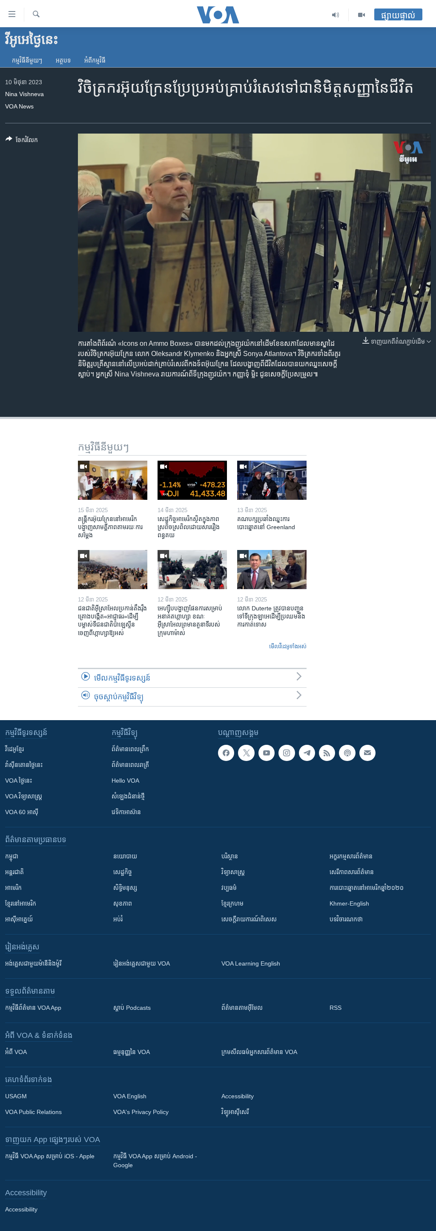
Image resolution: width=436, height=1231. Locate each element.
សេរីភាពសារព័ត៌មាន (352, 872)
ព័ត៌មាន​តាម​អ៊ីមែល (242, 1007)
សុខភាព (122, 903)
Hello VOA (125, 780)
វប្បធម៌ (229, 887)
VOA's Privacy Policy (141, 1111)
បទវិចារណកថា (346, 919)
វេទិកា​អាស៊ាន (126, 812)
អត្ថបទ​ (63, 60)
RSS (335, 1007)
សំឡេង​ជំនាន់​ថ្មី (128, 796)
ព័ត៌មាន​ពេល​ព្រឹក (130, 749)
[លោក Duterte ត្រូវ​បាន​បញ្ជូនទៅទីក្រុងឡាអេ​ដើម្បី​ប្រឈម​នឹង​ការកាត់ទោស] (272, 569)
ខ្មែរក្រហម (232, 903)
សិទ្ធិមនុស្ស (125, 887)
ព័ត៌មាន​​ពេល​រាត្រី (130, 764)
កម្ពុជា (11, 856)
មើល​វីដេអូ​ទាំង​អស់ (288, 646)
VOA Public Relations (33, 1111)
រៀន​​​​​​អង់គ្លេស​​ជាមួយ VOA (141, 963)
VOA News (19, 106)
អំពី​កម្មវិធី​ (95, 60)
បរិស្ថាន (229, 856)
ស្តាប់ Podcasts (132, 1007)
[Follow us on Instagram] (286, 753)
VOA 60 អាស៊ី (21, 812)
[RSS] (327, 753)
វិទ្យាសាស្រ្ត (233, 872)
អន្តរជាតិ (14, 872)
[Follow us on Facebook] (226, 753)
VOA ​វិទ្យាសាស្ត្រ (23, 796)
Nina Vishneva (24, 94)
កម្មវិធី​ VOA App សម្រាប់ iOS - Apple (50, 1156)
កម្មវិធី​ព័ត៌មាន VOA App (33, 1007)
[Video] (361, 15)
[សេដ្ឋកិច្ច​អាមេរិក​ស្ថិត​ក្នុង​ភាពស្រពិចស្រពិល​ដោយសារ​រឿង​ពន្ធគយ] (192, 480)
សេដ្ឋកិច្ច (122, 872)
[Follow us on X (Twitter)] (246, 753)
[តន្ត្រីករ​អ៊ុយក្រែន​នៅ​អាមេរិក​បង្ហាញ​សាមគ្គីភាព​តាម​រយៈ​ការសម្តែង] (112, 480)
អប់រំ (118, 919)
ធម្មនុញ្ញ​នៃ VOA (131, 1052)
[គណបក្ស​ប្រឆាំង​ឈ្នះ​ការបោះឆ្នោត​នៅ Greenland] (272, 480)
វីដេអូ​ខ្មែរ (14, 749)
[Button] (22, 141)
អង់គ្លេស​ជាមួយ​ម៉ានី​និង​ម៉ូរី (33, 963)
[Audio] (336, 15)
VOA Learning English (250, 963)
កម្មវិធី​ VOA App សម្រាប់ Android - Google (155, 1160)
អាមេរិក (13, 887)
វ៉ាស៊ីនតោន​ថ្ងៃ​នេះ (24, 764)
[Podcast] (347, 753)
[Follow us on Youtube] (266, 753)
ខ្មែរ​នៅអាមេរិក (20, 903)
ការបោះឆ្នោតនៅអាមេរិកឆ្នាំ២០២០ (367, 887)
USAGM (16, 1096)
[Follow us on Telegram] (307, 753)
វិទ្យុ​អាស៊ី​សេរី (235, 1111)
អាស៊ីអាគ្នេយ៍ (19, 919)
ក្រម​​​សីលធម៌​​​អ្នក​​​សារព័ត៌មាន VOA (259, 1052)
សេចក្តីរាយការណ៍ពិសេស (249, 919)
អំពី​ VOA (16, 1052)
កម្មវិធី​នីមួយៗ (27, 60)
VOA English (129, 1096)
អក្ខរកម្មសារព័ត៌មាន (351, 856)
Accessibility (237, 1096)
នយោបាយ (125, 856)
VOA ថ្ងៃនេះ (18, 780)
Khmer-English (349, 903)
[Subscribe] (367, 753)
